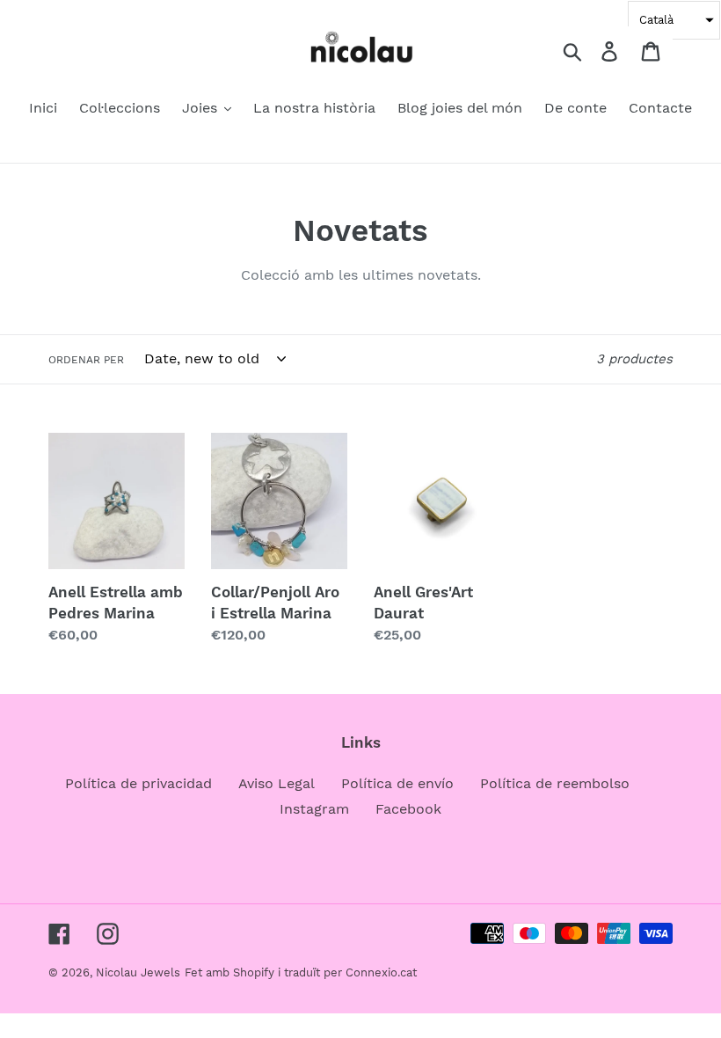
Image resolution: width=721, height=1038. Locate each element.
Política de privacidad (138, 783)
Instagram (314, 808)
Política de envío (397, 783)
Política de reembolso (555, 783)
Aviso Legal (276, 783)
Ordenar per (86, 360)
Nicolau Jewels (138, 972)
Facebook (408, 808)
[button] (674, 20)
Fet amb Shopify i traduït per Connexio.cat (301, 972)
